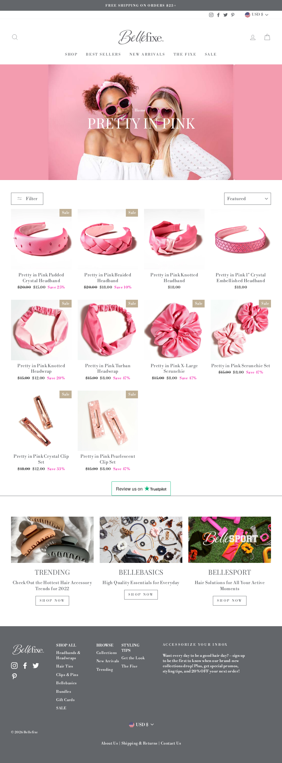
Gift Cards (65, 699)
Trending (104, 669)
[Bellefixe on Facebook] (25, 665)
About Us (109, 743)
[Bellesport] (229, 540)
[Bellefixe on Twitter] (35, 665)
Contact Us (171, 743)
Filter (31, 198)
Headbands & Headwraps (68, 655)
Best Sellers (103, 54)
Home (140, 110)
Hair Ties (64, 666)
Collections (106, 652)
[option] (141, 5)
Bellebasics (66, 683)
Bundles (63, 691)
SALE (211, 54)
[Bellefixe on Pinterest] (14, 676)
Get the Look (133, 658)
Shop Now (52, 601)
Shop (71, 54)
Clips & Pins (67, 674)
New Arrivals (147, 54)
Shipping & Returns (139, 743)
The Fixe (185, 54)
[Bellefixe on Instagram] (14, 665)
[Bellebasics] (141, 540)
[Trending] (52, 540)
